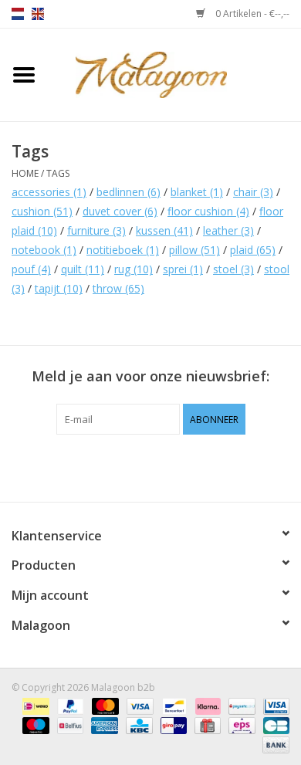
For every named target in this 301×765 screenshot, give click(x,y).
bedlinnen (128, 191)
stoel (233, 269)
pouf (31, 269)
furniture (96, 230)
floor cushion (208, 211)
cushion (42, 211)
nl (18, 14)
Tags (57, 173)
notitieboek (122, 249)
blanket (197, 191)
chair (253, 191)
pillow (194, 249)
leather (228, 230)
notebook (44, 249)
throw (118, 288)
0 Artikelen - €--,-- (251, 13)
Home (25, 173)
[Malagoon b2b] (174, 73)
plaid (253, 249)
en (38, 14)
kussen (164, 230)
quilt (82, 269)
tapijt (59, 288)
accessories (49, 191)
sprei (183, 269)
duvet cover (120, 211)
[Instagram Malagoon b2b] (178, 466)
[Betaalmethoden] (34, 705)
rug (133, 269)
